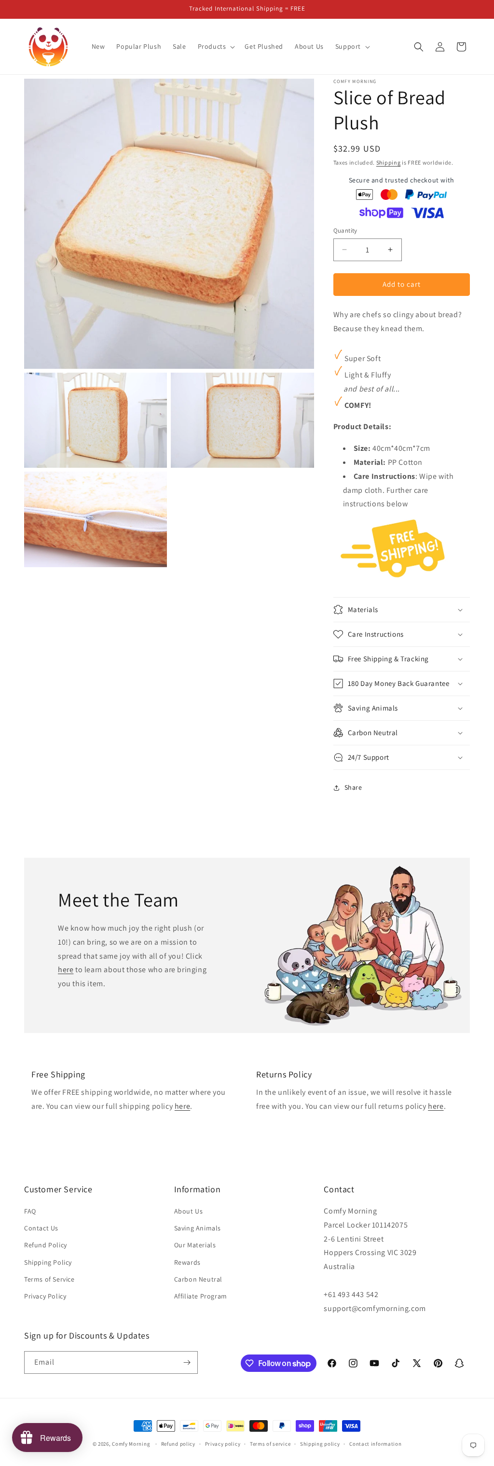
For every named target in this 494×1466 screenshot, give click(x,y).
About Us (188, 1211)
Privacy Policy (45, 1296)
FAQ (30, 1211)
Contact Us (41, 1228)
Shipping (388, 162)
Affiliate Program (200, 1296)
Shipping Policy (48, 1262)
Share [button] (353, 787)
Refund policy (178, 1443)
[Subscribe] (186, 1362)
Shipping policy (320, 1443)
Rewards (187, 1262)
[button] (215, 46)
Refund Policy (45, 1245)
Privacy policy (223, 1443)
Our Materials (195, 1245)
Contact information (375, 1443)
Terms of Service (49, 1279)
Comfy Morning (131, 1443)
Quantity (345, 230)
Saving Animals (197, 1228)
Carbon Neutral (198, 1279)
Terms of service (270, 1443)
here (65, 969)
